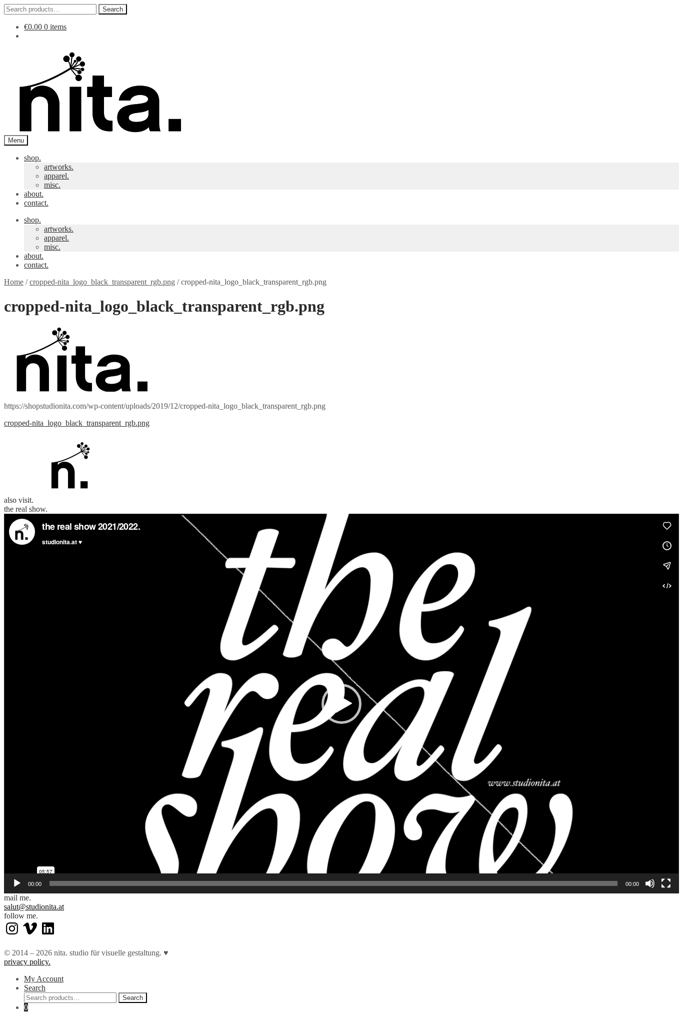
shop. (32, 158)
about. (34, 194)
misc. (52, 185)
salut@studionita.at (34, 906)
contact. (36, 203)
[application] (341, 703)
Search (112, 9)
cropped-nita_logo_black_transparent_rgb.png (102, 282)
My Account (44, 978)
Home (14, 282)
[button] (342, 704)
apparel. (56, 176)
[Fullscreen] (666, 883)
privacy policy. (27, 961)
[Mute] (650, 883)
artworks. (59, 167)
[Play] (17, 883)
